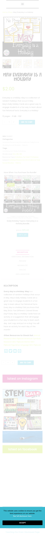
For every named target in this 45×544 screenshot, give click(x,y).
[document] (22, 272)
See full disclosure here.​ (22, 516)
